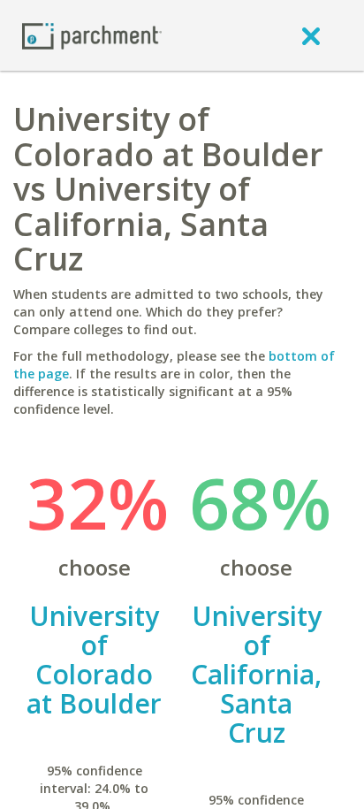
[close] (311, 35)
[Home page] (92, 35)
